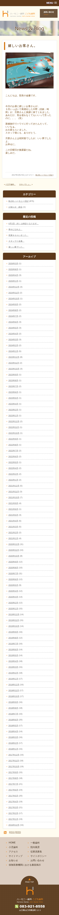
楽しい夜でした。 (16, 247)
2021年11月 (13, 491)
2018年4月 (13, 731)
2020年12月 (13, 544)
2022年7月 (13, 451)
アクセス (13, 851)
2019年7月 (13, 644)
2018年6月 (13, 720)
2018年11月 (13, 690)
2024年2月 (13, 345)
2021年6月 (13, 509)
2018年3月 (13, 737)
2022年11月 (13, 427)
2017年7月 (13, 784)
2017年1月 (13, 819)
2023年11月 (13, 363)
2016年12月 (13, 825)
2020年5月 (13, 585)
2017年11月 (13, 761)
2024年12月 (13, 287)
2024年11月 (13, 293)
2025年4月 (13, 275)
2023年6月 (13, 392)
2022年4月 (13, 468)
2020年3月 (13, 597)
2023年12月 (13, 357)
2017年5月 (13, 796)
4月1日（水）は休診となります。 (23, 223)
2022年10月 (13, 433)
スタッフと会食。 (16, 241)
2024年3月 (13, 339)
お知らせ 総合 (15, 207)
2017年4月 (13, 801)
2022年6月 (13, 456)
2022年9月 (13, 439)
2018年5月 (13, 725)
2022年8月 (13, 445)
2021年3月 (13, 527)
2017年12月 (13, 755)
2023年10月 (13, 369)
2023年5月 (13, 398)
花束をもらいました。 (18, 235)
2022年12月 (13, 421)
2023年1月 (13, 415)
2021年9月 (13, 503)
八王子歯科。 (10, 184)
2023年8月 (13, 380)
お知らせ (13, 860)
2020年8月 (13, 567)
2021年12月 (13, 486)
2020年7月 (13, 573)
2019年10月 (13, 626)
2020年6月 (13, 579)
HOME (12, 842)
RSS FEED (15, 832)
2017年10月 (13, 766)
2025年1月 (13, 281)
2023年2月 (13, 410)
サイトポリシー (39, 856)
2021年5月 (13, 515)
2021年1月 (13, 538)
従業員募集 (36, 851)
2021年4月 (13, 521)
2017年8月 (13, 778)
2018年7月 (13, 714)
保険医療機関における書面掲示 (25, 865)
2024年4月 (13, 334)
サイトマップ (15, 856)
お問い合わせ (37, 860)
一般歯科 (35, 843)
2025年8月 (13, 269)
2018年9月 (13, 702)
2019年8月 (13, 638)
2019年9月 (13, 632)
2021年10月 (13, 497)
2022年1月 (13, 480)
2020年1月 (13, 608)
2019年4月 (13, 661)
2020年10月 (13, 556)
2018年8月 (13, 708)
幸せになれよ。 (15, 229)
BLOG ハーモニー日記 (44, 175)
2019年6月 (13, 649)
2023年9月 (13, 374)
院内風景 (35, 847)
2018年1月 (13, 749)
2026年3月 (13, 263)
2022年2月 (13, 474)
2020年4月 (13, 591)
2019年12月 (13, 614)
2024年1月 (13, 351)
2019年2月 (13, 673)
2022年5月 (13, 462)
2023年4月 (13, 404)
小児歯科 (13, 847)
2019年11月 (13, 620)
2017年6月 (13, 790)
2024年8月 (13, 310)
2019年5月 (13, 655)
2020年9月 (13, 562)
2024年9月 (13, 304)
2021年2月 (13, 532)
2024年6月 (13, 322)
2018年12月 (13, 684)
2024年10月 (13, 298)
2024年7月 (13, 316)
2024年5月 (13, 328)
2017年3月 (13, 807)
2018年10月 (13, 696)
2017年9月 (13, 772)
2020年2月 (13, 603)
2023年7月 (13, 386)
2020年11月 (13, 550)
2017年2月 (13, 813)
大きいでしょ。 (25, 184)
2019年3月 (13, 667)
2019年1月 (13, 679)
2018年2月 (13, 743)
